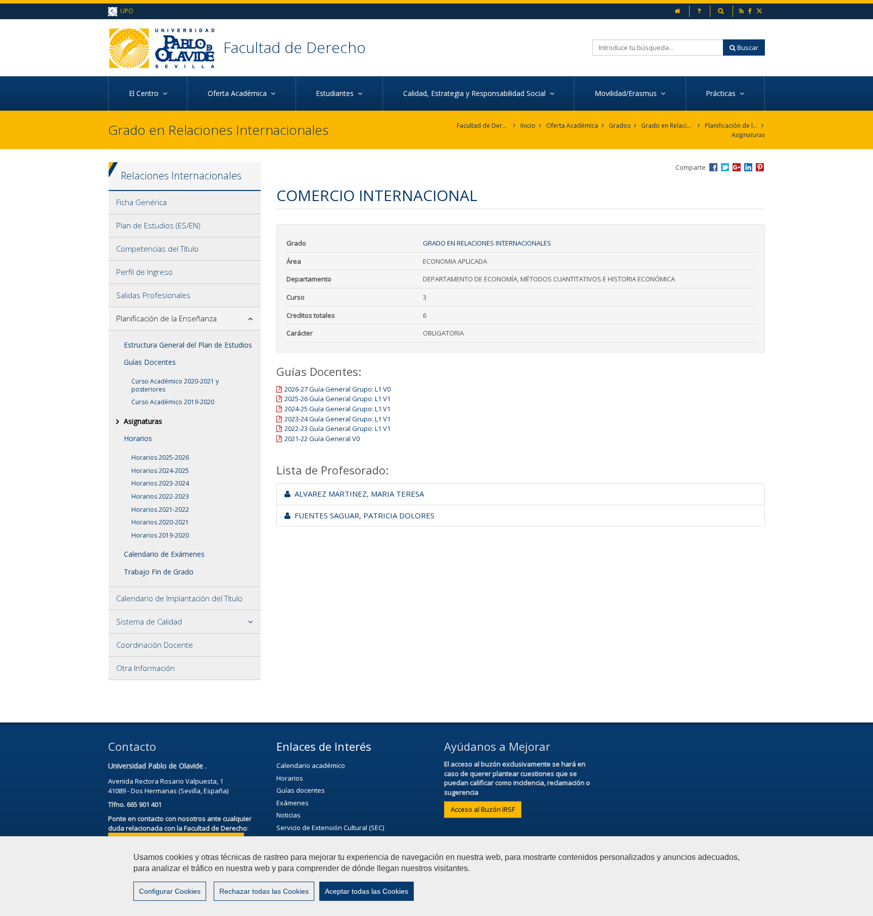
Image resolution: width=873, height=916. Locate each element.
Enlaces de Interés (323, 746)
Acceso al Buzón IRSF (483, 809)
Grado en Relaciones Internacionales (667, 125)
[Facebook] (750, 11)
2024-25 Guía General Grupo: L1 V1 (337, 408)
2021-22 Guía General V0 (322, 438)
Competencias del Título (157, 249)
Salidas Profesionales (153, 295)
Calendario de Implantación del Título (179, 598)
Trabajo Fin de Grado (158, 571)
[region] (436, 876)
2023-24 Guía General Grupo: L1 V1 (337, 418)
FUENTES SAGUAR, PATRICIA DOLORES (362, 515)
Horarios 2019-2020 (160, 535)
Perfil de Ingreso (144, 272)
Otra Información (145, 668)
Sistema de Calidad (149, 621)
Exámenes (292, 802)
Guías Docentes (150, 362)
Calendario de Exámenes (164, 554)
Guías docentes (300, 790)
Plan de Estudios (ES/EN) (158, 225)
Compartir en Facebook (713, 167)
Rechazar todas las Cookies (264, 891)
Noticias (288, 814)
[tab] (185, 202)
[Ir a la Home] (165, 47)
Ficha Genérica (141, 202)
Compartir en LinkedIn (748, 167)
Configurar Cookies (170, 891)
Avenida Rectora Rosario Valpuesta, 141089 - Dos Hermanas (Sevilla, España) (168, 786)
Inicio (528, 125)
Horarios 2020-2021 (160, 522)
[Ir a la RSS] (742, 11)
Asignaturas (748, 134)
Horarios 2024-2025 (160, 470)
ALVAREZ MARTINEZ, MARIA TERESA (357, 494)
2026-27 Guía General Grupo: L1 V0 (337, 389)
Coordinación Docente (154, 645)
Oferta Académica (572, 125)
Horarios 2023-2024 (160, 483)
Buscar (747, 47)
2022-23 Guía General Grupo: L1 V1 (337, 428)
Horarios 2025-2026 (160, 457)
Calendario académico (310, 765)
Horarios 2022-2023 (160, 496)
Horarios (138, 438)
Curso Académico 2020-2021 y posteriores (175, 385)
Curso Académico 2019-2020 (172, 402)
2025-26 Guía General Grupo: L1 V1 (337, 398)
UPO (125, 11)
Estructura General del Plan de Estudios (188, 345)
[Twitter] (760, 11)
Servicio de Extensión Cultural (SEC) (330, 827)
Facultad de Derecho (294, 47)
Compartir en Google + (737, 167)
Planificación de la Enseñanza (731, 125)
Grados (619, 125)
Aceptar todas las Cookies (366, 891)
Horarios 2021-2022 (160, 509)
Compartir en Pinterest (760, 167)
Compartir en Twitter (725, 167)
